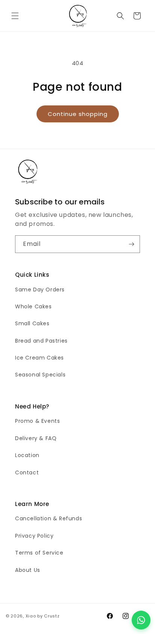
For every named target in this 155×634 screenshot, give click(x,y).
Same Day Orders (40, 289)
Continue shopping (78, 114)
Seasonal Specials (40, 374)
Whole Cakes (33, 306)
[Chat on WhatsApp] (141, 620)
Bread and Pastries (41, 340)
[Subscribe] (131, 244)
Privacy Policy (34, 536)
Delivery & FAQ (35, 438)
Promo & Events (37, 421)
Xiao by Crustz (43, 616)
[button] (15, 16)
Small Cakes (32, 323)
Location (27, 455)
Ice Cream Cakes (39, 357)
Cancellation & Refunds (48, 518)
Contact (27, 472)
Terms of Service (39, 552)
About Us (27, 570)
